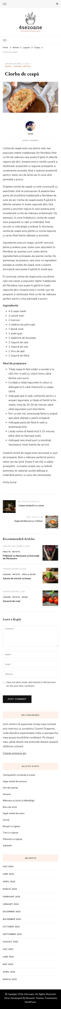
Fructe (6, 552)
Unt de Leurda (10, 787)
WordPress (30, 1002)
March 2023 (10, 979)
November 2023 (12, 919)
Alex (30, 134)
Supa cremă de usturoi (15, 781)
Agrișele (7, 845)
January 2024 (11, 904)
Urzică (6, 819)
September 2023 (12, 934)
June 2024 (8, 874)
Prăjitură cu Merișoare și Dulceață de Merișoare (21, 557)
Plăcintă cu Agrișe (12, 839)
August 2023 (10, 941)
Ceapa (8, 66)
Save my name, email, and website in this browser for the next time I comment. (31, 684)
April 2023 (9, 972)
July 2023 (8, 949)
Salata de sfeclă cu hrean (17, 578)
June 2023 (8, 956)
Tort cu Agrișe (10, 832)
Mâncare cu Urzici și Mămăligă (18, 800)
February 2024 (11, 896)
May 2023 (8, 964)
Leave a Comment (30, 140)
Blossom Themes (35, 998)
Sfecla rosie (29, 574)
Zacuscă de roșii (11, 601)
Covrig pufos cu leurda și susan (19, 775)
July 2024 (8, 866)
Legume (17, 66)
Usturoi (7, 794)
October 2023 (11, 926)
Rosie (25, 597)
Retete (27, 66)
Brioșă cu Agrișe (11, 826)
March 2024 (10, 889)
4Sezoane (29, 994)
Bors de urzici (10, 807)
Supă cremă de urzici (14, 813)
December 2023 (12, 911)
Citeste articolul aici (14, 753)
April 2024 (9, 881)
